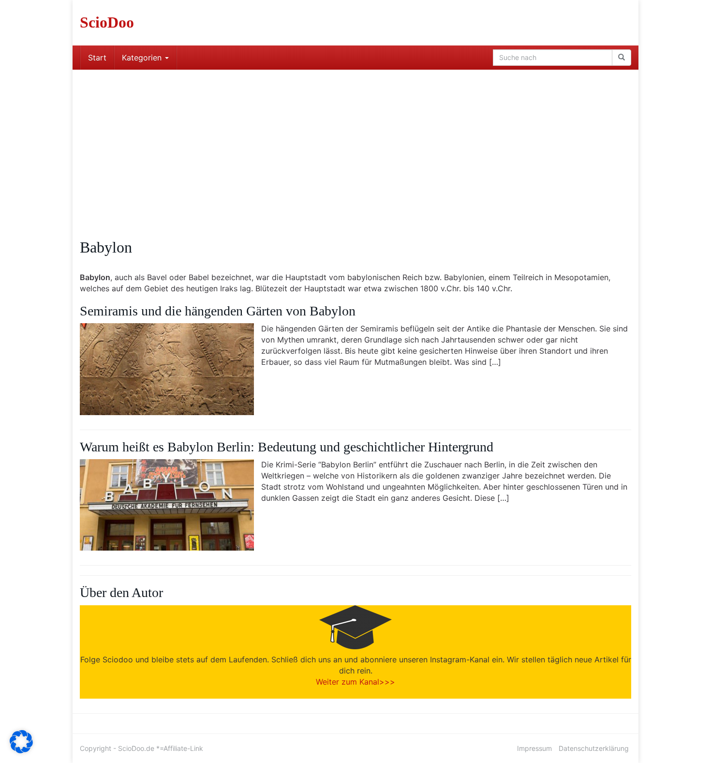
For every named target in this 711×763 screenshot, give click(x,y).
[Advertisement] (355, 142)
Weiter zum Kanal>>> (355, 682)
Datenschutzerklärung (594, 748)
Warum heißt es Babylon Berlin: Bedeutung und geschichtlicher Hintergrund (286, 446)
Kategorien (143, 57)
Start (97, 57)
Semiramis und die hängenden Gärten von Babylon (218, 310)
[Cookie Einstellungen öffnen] (21, 750)
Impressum (534, 748)
